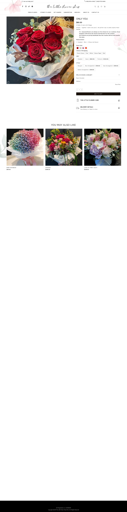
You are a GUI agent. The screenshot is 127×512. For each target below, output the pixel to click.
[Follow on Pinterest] (32, 6)
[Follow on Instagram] (26, 6)
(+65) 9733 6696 (100, 1)
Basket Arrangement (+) (85, 69)
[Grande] (63, 147)
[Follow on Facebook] (22, 6)
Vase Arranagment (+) (110, 65)
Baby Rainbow (11, 167)
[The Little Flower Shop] (63, 6)
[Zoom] (8, 82)
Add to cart (98, 94)
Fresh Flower (32, 12)
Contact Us (95, 12)
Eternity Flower (45, 12)
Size (78, 56)
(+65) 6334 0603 (90, 1)
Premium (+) (102, 59)
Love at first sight (90, 167)
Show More (117, 84)
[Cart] (104, 6)
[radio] (78, 48)
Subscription (68, 12)
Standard (79, 59)
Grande (48, 167)
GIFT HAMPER (57, 12)
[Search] (95, 6)
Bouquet (79, 65)
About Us (86, 12)
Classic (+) (89, 59)
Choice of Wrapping (81, 50)
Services (77, 12)
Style (78, 63)
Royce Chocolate (80, 78)
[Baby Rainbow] (25, 147)
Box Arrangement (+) (92, 65)
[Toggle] (119, 75)
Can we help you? (28, 1)
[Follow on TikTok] (29, 6)
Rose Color (79, 45)
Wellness (78, 81)
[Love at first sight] (102, 147)
